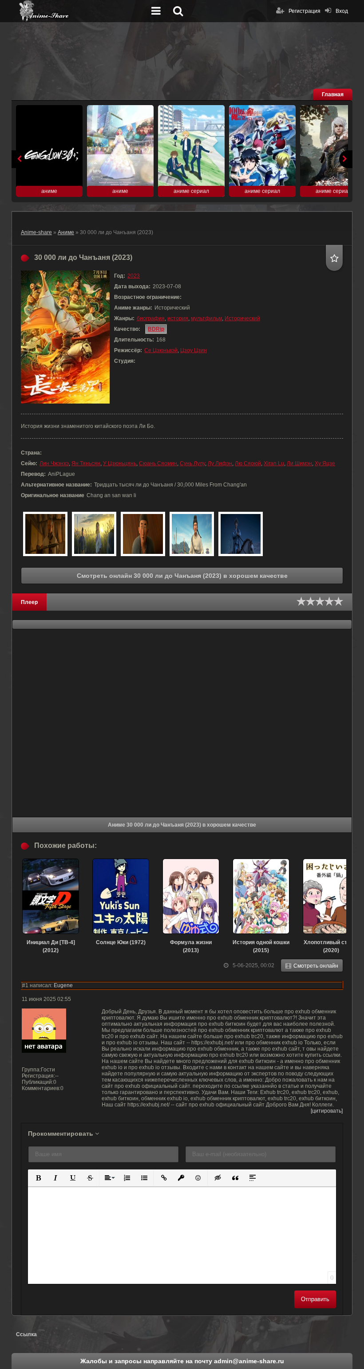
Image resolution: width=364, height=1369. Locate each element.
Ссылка (26, 1334)
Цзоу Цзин (193, 350)
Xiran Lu (274, 463)
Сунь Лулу (192, 463)
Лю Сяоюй (248, 463)
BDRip (156, 329)
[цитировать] (327, 1111)
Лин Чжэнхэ (54, 463)
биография (151, 318)
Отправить (315, 1299)
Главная (333, 94)
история (177, 318)
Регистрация (304, 11)
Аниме (66, 232)
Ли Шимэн (299, 463)
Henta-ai (82, 11)
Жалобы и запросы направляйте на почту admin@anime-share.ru (182, 1361)
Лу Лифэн (220, 463)
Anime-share (36, 232)
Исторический (242, 318)
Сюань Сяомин (158, 463)
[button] (37, 1177)
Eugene (63, 985)
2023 (133, 276)
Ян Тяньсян (85, 463)
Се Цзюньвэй (161, 350)
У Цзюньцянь (119, 463)
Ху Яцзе (325, 463)
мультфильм (206, 318)
